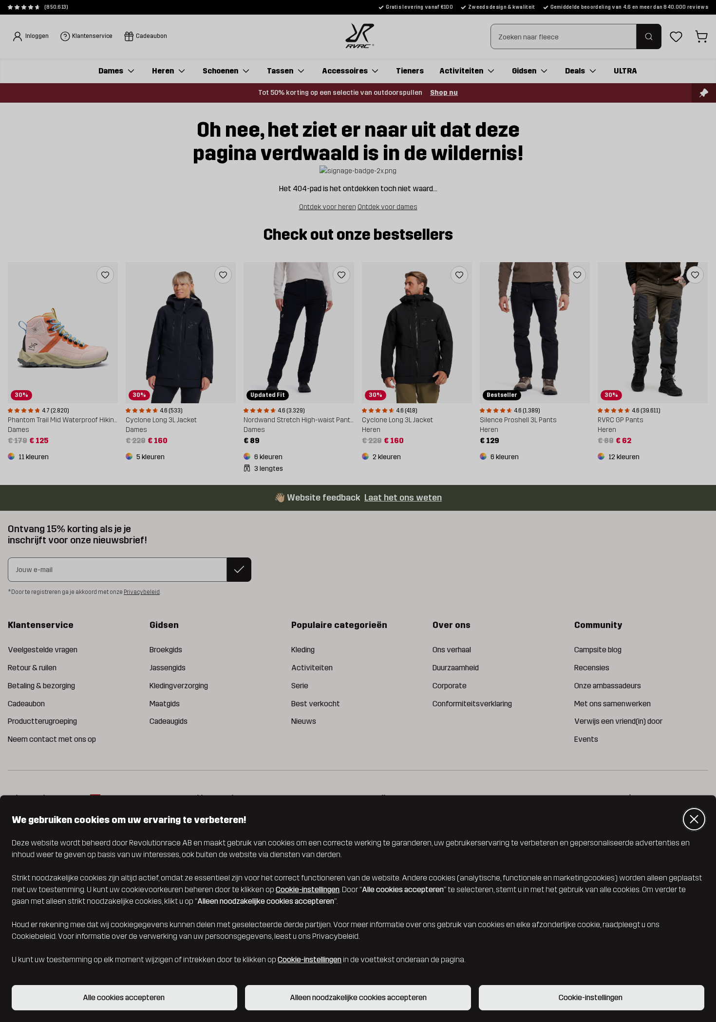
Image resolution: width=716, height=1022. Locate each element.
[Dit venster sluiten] (694, 819)
